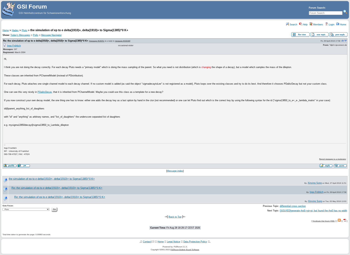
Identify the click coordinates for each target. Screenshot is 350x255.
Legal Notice (173, 241)
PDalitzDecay (45, 92)
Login (331, 24)
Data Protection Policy (195, 241)
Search (293, 24)
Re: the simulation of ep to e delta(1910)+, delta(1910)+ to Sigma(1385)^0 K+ (45, 40)
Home (342, 24)
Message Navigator (51, 35)
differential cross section (293, 206)
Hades (15, 30)
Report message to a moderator (332, 159)
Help (305, 24)
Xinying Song (315, 183)
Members (317, 24)
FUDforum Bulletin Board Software (184, 250)
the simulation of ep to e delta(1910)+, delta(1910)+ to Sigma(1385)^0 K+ (52, 178)
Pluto (24, 30)
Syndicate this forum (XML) (323, 221)
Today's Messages (20, 35)
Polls (35, 35)
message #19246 (122, 41)
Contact (147, 241)
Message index (175, 171)
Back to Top (175, 216)
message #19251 (97, 41)
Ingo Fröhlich (14, 45)
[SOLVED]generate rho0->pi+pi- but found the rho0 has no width (313, 210)
